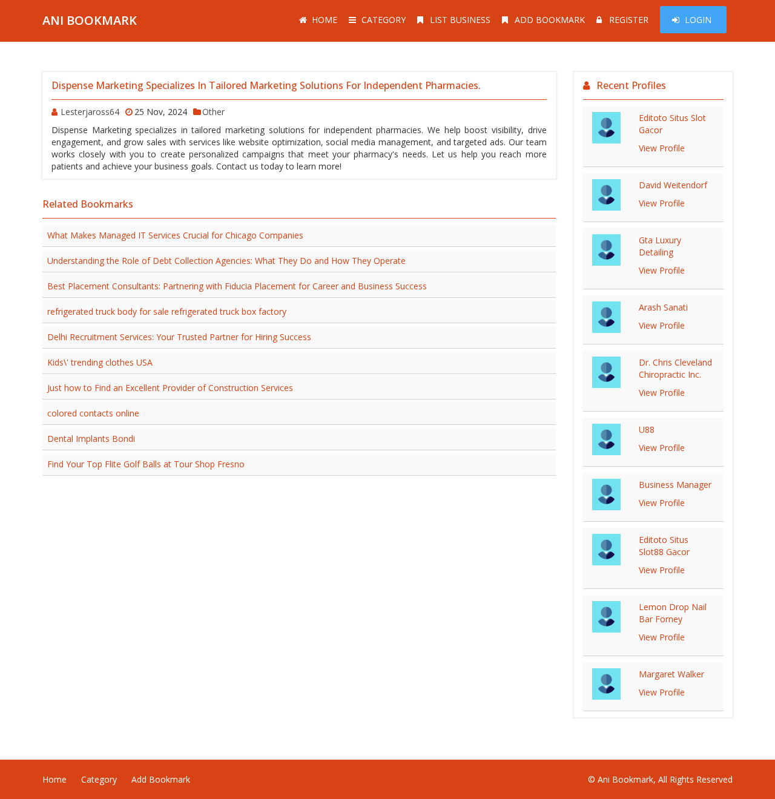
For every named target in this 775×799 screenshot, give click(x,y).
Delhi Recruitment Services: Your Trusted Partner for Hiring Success (179, 337)
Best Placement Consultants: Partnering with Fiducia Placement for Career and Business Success (237, 286)
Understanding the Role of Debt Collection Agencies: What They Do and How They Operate (226, 260)
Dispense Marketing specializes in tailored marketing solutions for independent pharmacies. (266, 85)
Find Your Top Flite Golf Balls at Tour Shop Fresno (146, 464)
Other (213, 111)
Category (383, 19)
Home (324, 19)
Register (628, 19)
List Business (460, 19)
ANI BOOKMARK (89, 20)
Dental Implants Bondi (91, 438)
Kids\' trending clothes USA (100, 362)
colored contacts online (93, 413)
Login (698, 19)
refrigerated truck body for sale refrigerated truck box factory (166, 311)
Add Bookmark (550, 19)
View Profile (662, 148)
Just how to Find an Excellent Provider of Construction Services (170, 387)
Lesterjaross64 (90, 111)
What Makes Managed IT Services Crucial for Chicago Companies (175, 235)
